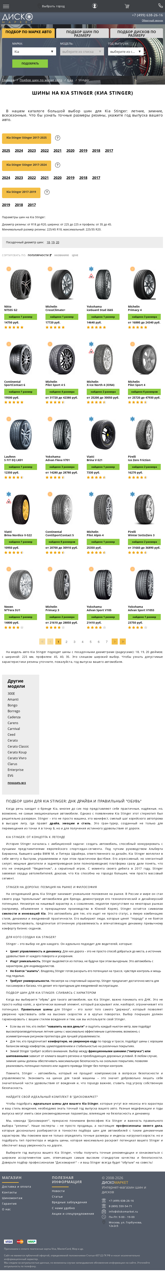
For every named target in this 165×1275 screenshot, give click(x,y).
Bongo (13, 705)
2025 (6, 150)
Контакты (9, 1192)
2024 (19, 150)
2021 (58, 150)
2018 (96, 150)
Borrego (14, 711)
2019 (83, 150)
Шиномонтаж (12, 1198)
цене (75, 255)
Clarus (12, 764)
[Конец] (123, 642)
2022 (45, 150)
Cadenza (14, 717)
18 (48, 242)
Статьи (57, 1196)
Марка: (17, 43)
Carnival (14, 729)
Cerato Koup (17, 752)
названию (61, 255)
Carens (13, 723)
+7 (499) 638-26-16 (147, 15)
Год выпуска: (118, 43)
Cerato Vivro (17, 758)
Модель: (66, 43)
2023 (32, 150)
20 (57, 242)
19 (53, 242)
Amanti (13, 699)
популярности (38, 255)
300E (11, 693)
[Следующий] (115, 642)
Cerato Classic (18, 746)
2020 (70, 150)
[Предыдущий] (50, 642)
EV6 (10, 775)
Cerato (13, 740)
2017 (109, 150)
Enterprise (16, 769)
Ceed (11, 734)
